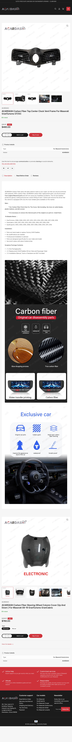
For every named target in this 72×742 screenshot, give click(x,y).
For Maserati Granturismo (45, 705)
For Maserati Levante (43, 710)
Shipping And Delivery (26, 705)
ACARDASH (5, 108)
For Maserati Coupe (43, 703)
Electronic (6, 628)
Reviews (36, 176)
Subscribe (65, 709)
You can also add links (9, 164)
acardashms (33, 724)
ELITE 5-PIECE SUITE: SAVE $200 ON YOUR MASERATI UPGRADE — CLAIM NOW (36, 1)
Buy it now (35, 135)
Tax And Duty (23, 708)
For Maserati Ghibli (42, 708)
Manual (14, 628)
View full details (7, 644)
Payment (22, 710)
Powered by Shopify (42, 724)
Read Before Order (22, 176)
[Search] (55, 9)
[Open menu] (68, 9)
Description (8, 176)
